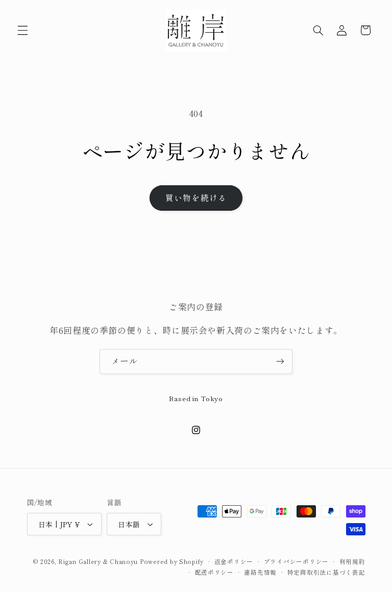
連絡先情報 (260, 572)
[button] (22, 30)
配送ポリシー (214, 572)
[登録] (280, 361)
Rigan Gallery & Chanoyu (98, 561)
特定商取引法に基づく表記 (326, 572)
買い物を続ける (195, 198)
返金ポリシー (233, 561)
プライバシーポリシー (296, 561)
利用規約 (352, 561)
